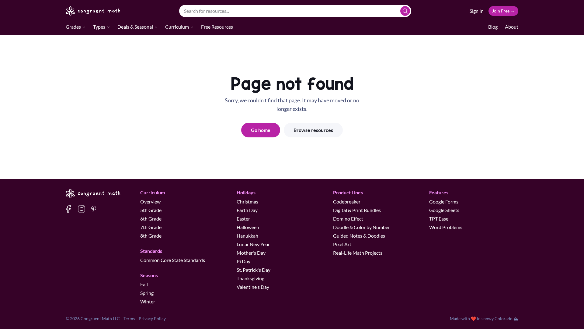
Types (99, 27)
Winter (147, 301)
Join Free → (503, 10)
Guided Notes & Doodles (359, 236)
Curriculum (177, 27)
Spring (147, 293)
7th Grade (151, 227)
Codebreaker (346, 201)
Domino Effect (348, 218)
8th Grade (151, 236)
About (511, 27)
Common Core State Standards (172, 260)
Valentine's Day (253, 287)
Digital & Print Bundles (357, 210)
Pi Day (243, 261)
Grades (73, 27)
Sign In (477, 11)
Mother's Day (251, 253)
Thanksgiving (250, 278)
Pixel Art (342, 244)
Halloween (248, 227)
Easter (243, 218)
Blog (493, 27)
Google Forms (443, 201)
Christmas (247, 201)
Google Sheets (444, 210)
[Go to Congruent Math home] (93, 11)
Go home (260, 130)
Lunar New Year (253, 244)
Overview (150, 201)
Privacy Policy (152, 318)
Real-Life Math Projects (357, 253)
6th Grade (151, 218)
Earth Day (247, 210)
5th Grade (151, 210)
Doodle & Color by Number (361, 227)
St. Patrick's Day (253, 270)
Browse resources (313, 130)
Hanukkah (247, 236)
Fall (144, 284)
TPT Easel (439, 218)
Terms (129, 318)
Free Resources (217, 27)
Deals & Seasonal (135, 27)
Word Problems (445, 227)
